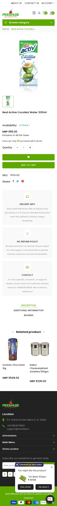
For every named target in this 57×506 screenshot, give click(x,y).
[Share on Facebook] (13, 181)
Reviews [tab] (28, 315)
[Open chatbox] (50, 499)
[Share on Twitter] (17, 181)
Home (5, 29)
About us (16, 3)
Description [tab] (28, 305)
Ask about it (43, 487)
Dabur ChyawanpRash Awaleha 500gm (39, 368)
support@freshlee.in (18, 429)
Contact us (32, 3)
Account (47, 3)
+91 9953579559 (16, 425)
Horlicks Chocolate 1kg (14, 366)
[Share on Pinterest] (22, 181)
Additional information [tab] (28, 310)
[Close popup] (52, 467)
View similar (25, 487)
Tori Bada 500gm (37, 476)
